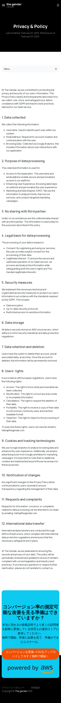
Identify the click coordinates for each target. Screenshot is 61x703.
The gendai (21, 691)
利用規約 (35, 687)
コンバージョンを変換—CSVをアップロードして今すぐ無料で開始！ (30, 654)
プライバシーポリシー (13, 687)
